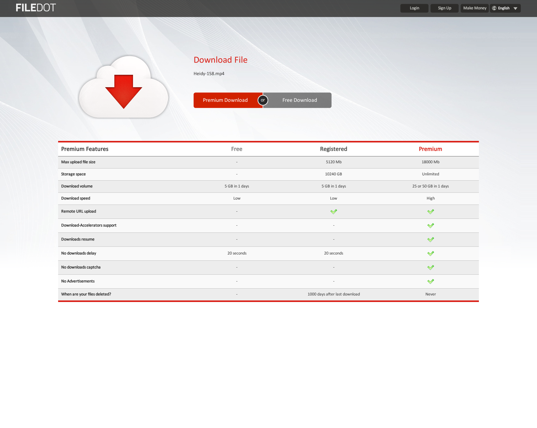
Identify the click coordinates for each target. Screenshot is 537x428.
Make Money (474, 8)
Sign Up (444, 8)
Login (414, 8)
